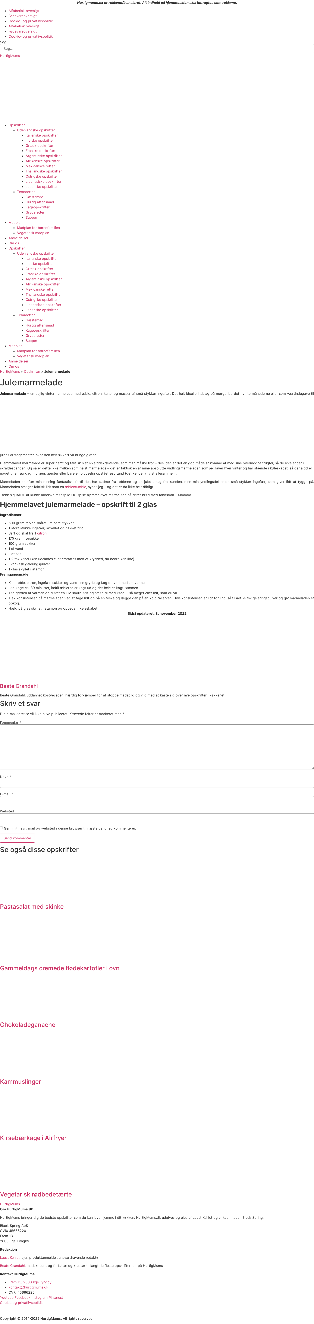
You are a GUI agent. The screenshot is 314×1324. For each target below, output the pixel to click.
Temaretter (26, 192)
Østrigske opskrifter (42, 176)
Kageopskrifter (38, 207)
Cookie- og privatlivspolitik (31, 21)
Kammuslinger (20, 1081)
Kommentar (10, 722)
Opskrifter (17, 125)
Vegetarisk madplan (33, 233)
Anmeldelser (18, 238)
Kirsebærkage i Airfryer (33, 1137)
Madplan (15, 222)
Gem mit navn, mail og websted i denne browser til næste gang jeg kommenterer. (70, 828)
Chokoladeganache (27, 1024)
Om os (14, 243)
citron (42, 533)
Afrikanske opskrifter (43, 161)
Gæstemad (34, 197)
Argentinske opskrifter (44, 156)
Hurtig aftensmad (40, 202)
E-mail (6, 794)
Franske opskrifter (40, 150)
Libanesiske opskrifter (43, 181)
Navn (5, 776)
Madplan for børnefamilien (38, 228)
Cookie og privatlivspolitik (21, 1302)
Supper (31, 217)
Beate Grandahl (12, 1265)
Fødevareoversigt (23, 16)
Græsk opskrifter (39, 145)
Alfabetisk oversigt (24, 11)
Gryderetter (35, 212)
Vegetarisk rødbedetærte (36, 1194)
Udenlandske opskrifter (36, 130)
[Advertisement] (157, 90)
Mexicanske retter (40, 166)
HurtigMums (10, 55)
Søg (3, 42)
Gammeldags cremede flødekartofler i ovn (60, 968)
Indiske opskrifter (40, 140)
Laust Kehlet (10, 1257)
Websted (7, 811)
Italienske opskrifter (42, 135)
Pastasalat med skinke (32, 906)
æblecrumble (75, 487)
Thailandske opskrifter (44, 171)
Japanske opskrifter (42, 186)
